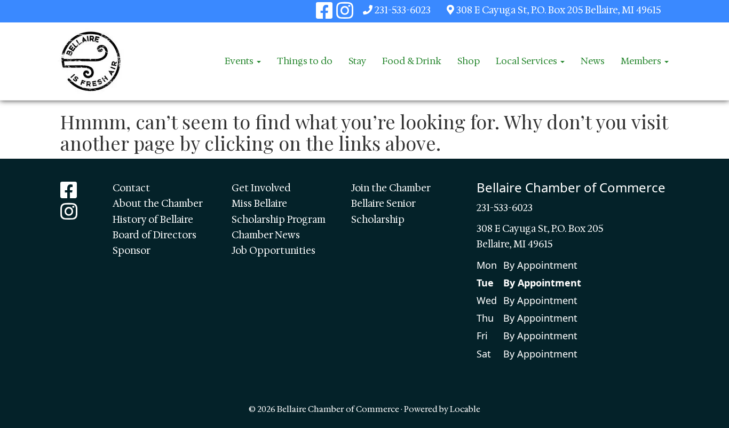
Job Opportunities (273, 250)
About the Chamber (158, 203)
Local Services (527, 61)
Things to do (304, 61)
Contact (131, 188)
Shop (468, 61)
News (593, 61)
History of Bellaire (153, 219)
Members (642, 61)
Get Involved (261, 188)
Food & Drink (411, 61)
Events (240, 61)
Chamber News (266, 235)
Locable (465, 409)
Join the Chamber (391, 188)
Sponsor (131, 250)
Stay (357, 61)
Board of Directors (154, 235)
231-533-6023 (403, 10)
